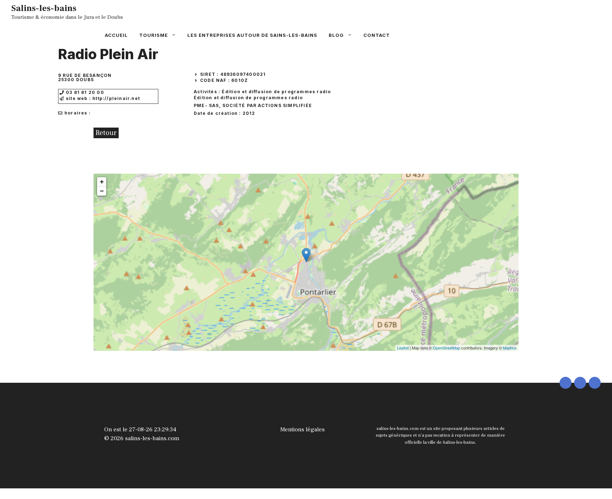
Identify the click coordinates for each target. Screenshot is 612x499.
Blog (336, 35)
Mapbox (510, 348)
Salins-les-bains (43, 8)
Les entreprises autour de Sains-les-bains (252, 35)
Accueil (116, 35)
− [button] (102, 191)
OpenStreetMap (446, 348)
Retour (106, 133)
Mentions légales (302, 429)
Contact (376, 35)
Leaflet (403, 348)
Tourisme (153, 35)
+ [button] (102, 181)
